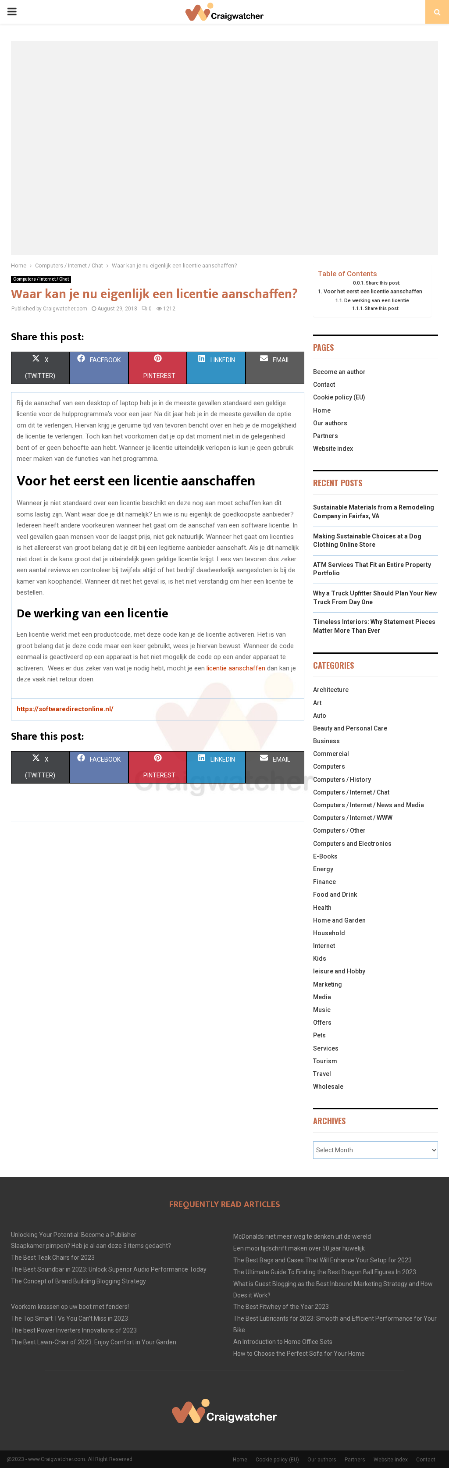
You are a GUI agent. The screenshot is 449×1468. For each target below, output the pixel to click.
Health (322, 907)
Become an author (339, 371)
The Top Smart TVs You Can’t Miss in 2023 (69, 1318)
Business (326, 741)
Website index (333, 448)
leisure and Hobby (339, 971)
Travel (322, 1073)
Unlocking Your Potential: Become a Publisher (73, 1234)
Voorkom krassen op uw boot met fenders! (70, 1306)
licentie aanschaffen (236, 668)
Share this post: (383, 283)
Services (326, 1048)
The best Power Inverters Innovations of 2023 (74, 1330)
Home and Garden (339, 920)
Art (317, 702)
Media (322, 997)
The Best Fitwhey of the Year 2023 (281, 1306)
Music (322, 1009)
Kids (319, 958)
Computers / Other (339, 830)
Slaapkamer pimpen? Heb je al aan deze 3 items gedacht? (91, 1245)
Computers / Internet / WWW (352, 817)
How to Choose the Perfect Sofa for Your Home (299, 1353)
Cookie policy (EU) (339, 397)
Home (322, 410)
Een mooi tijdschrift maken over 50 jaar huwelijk (299, 1248)
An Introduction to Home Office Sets (282, 1341)
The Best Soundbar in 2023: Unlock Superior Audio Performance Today (109, 1269)
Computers (329, 766)
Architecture (331, 689)
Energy (323, 869)
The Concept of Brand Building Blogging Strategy (78, 1281)
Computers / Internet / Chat (41, 279)
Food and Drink (335, 894)
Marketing (327, 984)
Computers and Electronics (352, 843)
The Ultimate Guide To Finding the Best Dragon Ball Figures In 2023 (324, 1272)
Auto (319, 715)
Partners (325, 435)
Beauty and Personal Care (350, 728)
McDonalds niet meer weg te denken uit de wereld (302, 1236)
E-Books (325, 856)
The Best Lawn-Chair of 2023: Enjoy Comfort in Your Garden (93, 1342)
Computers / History (342, 779)
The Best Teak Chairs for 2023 (53, 1257)
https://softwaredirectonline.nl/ (65, 709)
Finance (324, 881)
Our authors (330, 423)
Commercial (331, 753)
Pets (319, 1035)
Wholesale (328, 1086)
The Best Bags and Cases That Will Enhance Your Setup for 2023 (322, 1260)
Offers (322, 1022)
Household (329, 933)
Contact (324, 384)
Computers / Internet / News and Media (368, 805)
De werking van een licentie (376, 300)
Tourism (325, 1061)
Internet (324, 945)
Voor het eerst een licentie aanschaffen (373, 291)
